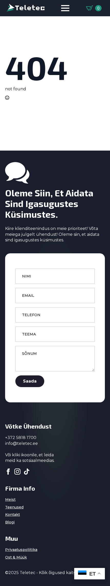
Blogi (10, 522)
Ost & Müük (16, 557)
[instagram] (17, 471)
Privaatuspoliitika (21, 549)
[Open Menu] (65, 8)
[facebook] (8, 471)
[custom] (27, 471)
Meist (10, 499)
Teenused (14, 507)
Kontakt (12, 514)
